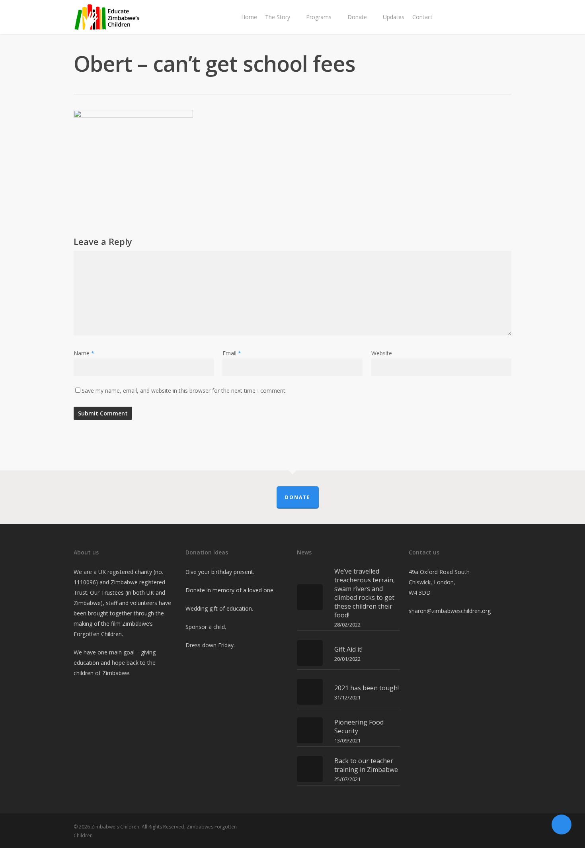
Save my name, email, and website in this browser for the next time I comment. (184, 390)
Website (381, 353)
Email (231, 353)
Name (84, 353)
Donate (297, 497)
